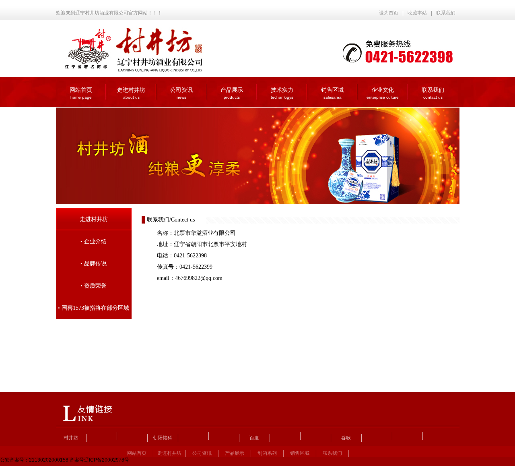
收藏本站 (417, 13)
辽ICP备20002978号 (106, 460)
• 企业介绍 (93, 241)
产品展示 (231, 93)
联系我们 (445, 13)
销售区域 (332, 93)
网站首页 (81, 93)
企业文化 (383, 93)
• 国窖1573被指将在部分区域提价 (93, 312)
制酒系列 (267, 453)
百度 (254, 438)
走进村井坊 (131, 93)
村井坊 (71, 438)
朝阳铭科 (162, 438)
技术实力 (282, 93)
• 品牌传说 (93, 264)
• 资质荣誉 (93, 286)
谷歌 (346, 438)
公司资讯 (181, 93)
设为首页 (388, 13)
